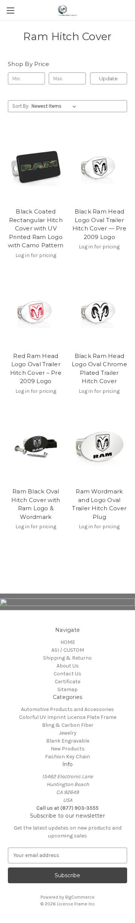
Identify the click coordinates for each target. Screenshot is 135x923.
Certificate (67, 681)
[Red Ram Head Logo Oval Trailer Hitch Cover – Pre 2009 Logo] (36, 311)
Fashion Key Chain (67, 756)
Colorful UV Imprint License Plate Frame (67, 717)
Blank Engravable (67, 741)
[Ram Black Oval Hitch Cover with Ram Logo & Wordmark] (36, 447)
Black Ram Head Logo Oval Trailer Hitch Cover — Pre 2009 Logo (99, 224)
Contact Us (67, 673)
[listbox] (55, 106)
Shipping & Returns (67, 658)
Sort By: (20, 106)
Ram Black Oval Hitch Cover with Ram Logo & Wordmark (35, 504)
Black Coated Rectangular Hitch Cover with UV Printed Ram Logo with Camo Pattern (35, 228)
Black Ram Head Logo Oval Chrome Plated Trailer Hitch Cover (99, 368)
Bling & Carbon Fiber (67, 725)
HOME (67, 642)
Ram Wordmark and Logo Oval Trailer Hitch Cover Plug (99, 504)
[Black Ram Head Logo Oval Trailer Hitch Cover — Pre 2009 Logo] (99, 167)
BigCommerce (79, 897)
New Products (68, 749)
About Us (68, 666)
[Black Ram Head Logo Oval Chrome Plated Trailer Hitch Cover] (99, 311)
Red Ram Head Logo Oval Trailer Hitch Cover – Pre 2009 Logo (36, 368)
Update (108, 78)
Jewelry (67, 733)
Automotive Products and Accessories (67, 709)
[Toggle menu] (10, 10)
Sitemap (67, 689)
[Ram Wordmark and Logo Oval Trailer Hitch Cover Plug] (99, 447)
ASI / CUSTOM (67, 650)
